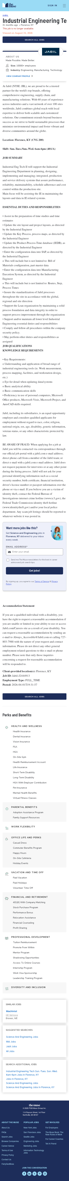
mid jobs (11, 1041)
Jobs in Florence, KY (17, 1078)
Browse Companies (10, 1141)
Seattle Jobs (29, 1136)
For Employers (51, 1127)
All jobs (10, 1051)
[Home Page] (11, 5)
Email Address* (17, 546)
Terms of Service (42, 581)
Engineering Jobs (31, 1141)
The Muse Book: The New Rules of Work (54, 1133)
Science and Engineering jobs (22, 1036)
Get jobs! (34, 570)
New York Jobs (30, 1127)
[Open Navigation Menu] (64, 5)
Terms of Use (7, 1150)
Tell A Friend (50, 1143)
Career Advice (8, 1145)
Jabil (5, 15)
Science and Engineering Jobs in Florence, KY (30, 1087)
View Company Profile (18, 76)
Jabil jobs (11, 1046)
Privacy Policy (8, 1154)
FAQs (4, 1132)
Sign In (52, 5)
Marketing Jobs (30, 1145)
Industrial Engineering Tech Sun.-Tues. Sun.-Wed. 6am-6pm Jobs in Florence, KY (32, 1073)
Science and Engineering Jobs (22, 1083)
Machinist (11, 1011)
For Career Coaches (54, 1138)
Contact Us (6, 1159)
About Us (6, 1127)
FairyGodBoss (8, 1163)
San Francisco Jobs (32, 1132)
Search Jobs (7, 1136)
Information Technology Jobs (34, 1151)
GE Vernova (12, 1015)
